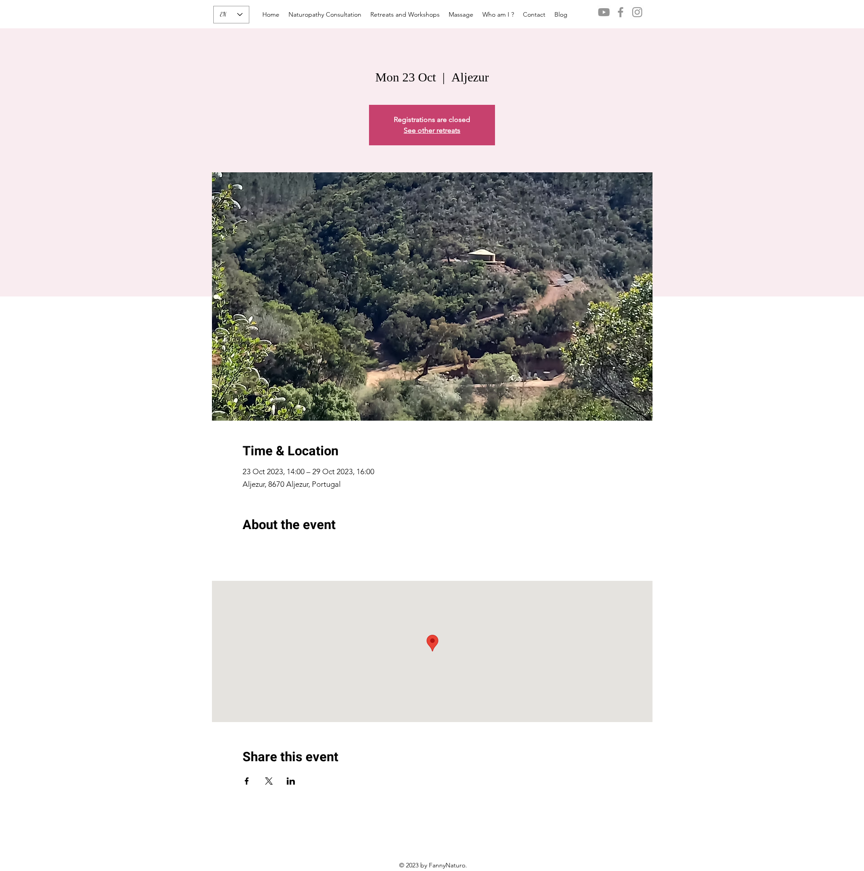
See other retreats (432, 130)
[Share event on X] (269, 781)
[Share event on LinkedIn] (291, 781)
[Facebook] (620, 12)
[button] (405, 14)
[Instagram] (637, 12)
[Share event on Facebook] (247, 781)
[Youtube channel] (604, 12)
